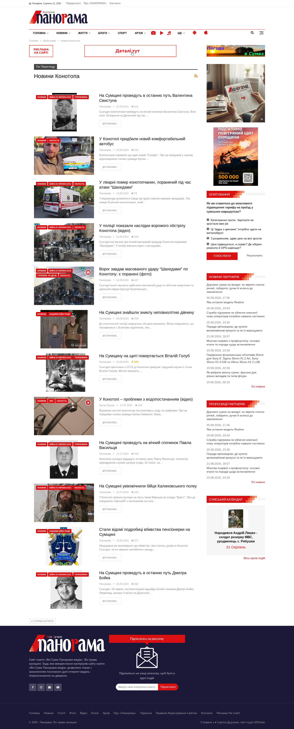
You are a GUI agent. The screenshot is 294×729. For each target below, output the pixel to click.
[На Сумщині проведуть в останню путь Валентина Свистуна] (64, 112)
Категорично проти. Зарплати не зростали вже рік (230, 221)
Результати (254, 255)
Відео (83, 713)
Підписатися (168, 686)
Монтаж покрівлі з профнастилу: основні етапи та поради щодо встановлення (233, 342)
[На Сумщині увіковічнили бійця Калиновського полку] (64, 503)
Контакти (115, 3)
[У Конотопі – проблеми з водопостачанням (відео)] (64, 416)
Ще (180, 33)
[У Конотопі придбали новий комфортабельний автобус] (64, 155)
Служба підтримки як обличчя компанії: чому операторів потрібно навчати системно (236, 314)
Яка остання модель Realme (225, 302)
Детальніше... (110, 123)
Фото (72, 713)
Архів (139, 33)
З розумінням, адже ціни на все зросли (236, 238)
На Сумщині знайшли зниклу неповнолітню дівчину (146, 312)
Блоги (102, 33)
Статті (61, 713)
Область (54, 140)
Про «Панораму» (125, 713)
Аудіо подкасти (170, 33)
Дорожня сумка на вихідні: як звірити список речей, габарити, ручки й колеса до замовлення (235, 288)
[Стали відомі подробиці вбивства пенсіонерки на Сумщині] (64, 546)
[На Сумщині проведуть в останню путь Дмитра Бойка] (64, 589)
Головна (39, 33)
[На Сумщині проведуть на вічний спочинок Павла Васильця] (64, 459)
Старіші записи (43, 621)
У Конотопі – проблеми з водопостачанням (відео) (146, 399)
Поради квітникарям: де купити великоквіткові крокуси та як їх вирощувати (234, 328)
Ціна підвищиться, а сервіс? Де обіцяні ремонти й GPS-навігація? (234, 246)
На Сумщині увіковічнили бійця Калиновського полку (148, 486)
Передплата (73, 3)
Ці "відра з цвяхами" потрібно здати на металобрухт (234, 231)
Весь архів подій (254, 558)
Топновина (81, 97)
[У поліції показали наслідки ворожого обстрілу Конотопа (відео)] (64, 242)
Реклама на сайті (228, 713)
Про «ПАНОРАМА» (95, 3)
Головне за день (47, 275)
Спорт (122, 33)
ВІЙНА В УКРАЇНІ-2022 (60, 97)
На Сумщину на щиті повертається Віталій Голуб (144, 356)
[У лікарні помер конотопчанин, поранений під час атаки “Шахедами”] (64, 199)
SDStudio (259, 722)
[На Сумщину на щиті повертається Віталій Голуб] (64, 372)
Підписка (146, 713)
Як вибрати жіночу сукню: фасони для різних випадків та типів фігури (231, 374)
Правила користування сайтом (176, 713)
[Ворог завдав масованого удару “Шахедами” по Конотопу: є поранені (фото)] (64, 286)
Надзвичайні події (59, 314)
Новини (61, 33)
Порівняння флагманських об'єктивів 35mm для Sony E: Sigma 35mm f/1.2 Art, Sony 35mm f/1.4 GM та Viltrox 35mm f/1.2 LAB (235, 358)
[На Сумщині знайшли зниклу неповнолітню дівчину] (64, 329)
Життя (82, 33)
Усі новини (258, 386)
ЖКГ (51, 401)
